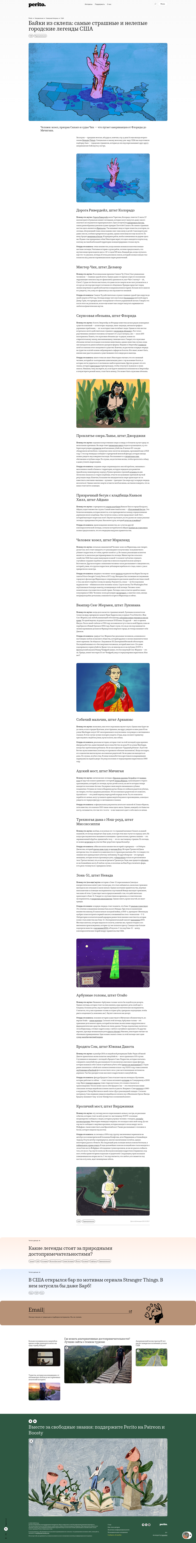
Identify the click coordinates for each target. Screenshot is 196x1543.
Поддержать (100, 4)
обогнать (144, 860)
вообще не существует (138, 528)
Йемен (78, 1261)
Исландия (44, 1261)
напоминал (135, 920)
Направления (39, 18)
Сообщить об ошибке (114, 1535)
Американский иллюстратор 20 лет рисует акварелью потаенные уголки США (151, 1343)
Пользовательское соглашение (118, 1532)
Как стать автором (114, 1527)
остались (133, 472)
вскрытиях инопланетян (101, 899)
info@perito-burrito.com (42, 1533)
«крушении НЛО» (101, 928)
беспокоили (129, 298)
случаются (96, 448)
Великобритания (55, 1261)
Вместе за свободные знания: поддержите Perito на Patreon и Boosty (97, 1430)
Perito (30, 18)
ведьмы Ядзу (116, 849)
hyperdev (164, 1535)
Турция (31, 1261)
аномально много (116, 446)
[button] (30, 1421)
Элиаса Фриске (121, 781)
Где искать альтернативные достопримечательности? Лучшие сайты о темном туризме (97, 1341)
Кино (41, 1293)
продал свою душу (101, 849)
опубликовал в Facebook (86, 1070)
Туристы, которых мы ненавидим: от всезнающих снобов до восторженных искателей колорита (44, 1377)
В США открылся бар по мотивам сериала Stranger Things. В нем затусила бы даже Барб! (96, 1283)
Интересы (88, 4)
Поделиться (6, 1522)
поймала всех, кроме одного (87, 1145)
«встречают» (121, 593)
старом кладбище (113, 507)
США (62, 18)
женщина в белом (94, 237)
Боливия (85, 1261)
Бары (31, 1293)
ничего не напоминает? (132, 1065)
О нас (109, 4)
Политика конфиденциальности (118, 1530)
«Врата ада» (101, 228)
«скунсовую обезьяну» (122, 331)
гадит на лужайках (132, 521)
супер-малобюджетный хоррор (89, 1037)
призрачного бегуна (135, 223)
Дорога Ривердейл (100, 217)
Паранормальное (40, 36)
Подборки (93, 1261)
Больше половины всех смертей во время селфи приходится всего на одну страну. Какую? (43, 1343)
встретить (89, 842)
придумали (95, 366)
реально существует (139, 906)
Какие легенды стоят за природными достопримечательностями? (70, 1251)
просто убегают (113, 1032)
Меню (162, 4)
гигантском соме (132, 457)
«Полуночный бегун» (136, 510)
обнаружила (120, 858)
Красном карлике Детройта (124, 778)
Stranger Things (88, 140)
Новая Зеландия (68, 1261)
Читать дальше (33, 1240)
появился (142, 345)
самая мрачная (95, 1021)
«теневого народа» (93, 1083)
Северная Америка (52, 18)
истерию (125, 1080)
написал (119, 574)
